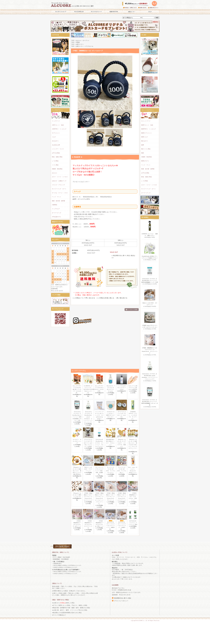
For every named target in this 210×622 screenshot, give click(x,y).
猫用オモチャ (145, 161)
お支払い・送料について (130, 8)
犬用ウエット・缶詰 (58, 125)
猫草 (142, 145)
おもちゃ (54, 173)
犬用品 (78, 42)
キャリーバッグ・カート (59, 188)
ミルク (54, 137)
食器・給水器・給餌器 (58, 200)
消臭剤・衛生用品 (57, 168)
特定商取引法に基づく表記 (122, 598)
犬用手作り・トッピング (59, 129)
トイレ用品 (55, 165)
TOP (72, 40)
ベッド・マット (56, 196)
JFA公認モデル (56, 216)
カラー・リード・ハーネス (60, 176)
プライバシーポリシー (121, 601)
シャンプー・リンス (58, 149)
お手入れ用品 (56, 153)
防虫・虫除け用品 (57, 156)
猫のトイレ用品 (145, 149)
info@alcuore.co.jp (124, 590)
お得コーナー (131, 12)
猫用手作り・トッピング (148, 129)
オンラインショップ (60, 12)
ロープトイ (86, 40)
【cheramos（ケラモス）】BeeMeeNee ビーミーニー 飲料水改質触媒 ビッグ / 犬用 (150, 280)
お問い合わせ (143, 8)
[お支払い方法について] (119, 552)
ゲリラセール (89, 46)
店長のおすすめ (113, 12)
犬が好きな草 (56, 145)
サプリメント (56, 133)
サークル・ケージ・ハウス (60, 192)
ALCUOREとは (79, 12)
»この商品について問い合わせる (84, 298)
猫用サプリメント (146, 133)
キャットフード (145, 121)
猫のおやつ (144, 141)
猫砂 (142, 153)
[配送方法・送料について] (60, 552)
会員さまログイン (153, 8)
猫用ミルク (144, 137)
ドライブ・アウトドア (58, 185)
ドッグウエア (56, 208)
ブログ (150, 12)
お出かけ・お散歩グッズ (59, 180)
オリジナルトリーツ (96, 12)
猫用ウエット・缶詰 (147, 125)
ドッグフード (56, 121)
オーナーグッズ (56, 212)
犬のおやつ (55, 141)
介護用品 (54, 204)
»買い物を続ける (121, 298)
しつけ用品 (55, 161)
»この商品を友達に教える (105, 298)
